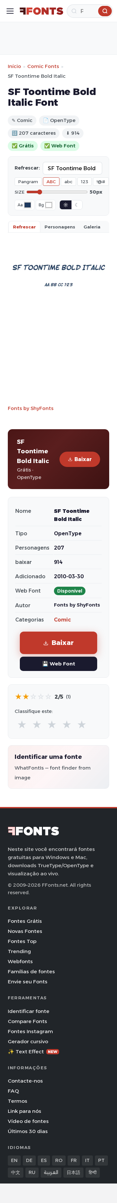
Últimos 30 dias (28, 1131)
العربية (51, 1172)
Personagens (60, 226)
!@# (101, 181)
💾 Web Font (58, 664)
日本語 (73, 1172)
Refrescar (24, 226)
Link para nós (24, 1111)
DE (29, 1160)
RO (58, 1160)
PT (101, 1160)
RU (32, 1172)
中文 (15, 1172)
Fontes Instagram (30, 1031)
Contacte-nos (25, 1081)
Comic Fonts (43, 66)
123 (84, 181)
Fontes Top (22, 941)
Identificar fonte (28, 1011)
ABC (51, 181)
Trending (19, 951)
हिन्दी (93, 1172)
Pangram (28, 181)
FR (74, 1160)
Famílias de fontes (31, 971)
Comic (62, 620)
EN (14, 1160)
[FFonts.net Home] (41, 11)
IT (87, 1160)
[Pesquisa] (105, 11)
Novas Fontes (25, 931)
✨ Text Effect (33, 1051)
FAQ (13, 1091)
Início (14, 66)
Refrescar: (27, 168)
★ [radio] (22, 725)
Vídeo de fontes (28, 1121)
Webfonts (20, 961)
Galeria (92, 226)
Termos (17, 1101)
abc (68, 181)
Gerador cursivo (28, 1041)
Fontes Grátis (25, 921)
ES (44, 1160)
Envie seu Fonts (27, 981)
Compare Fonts (27, 1021)
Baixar (83, 459)
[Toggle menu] (10, 11)
